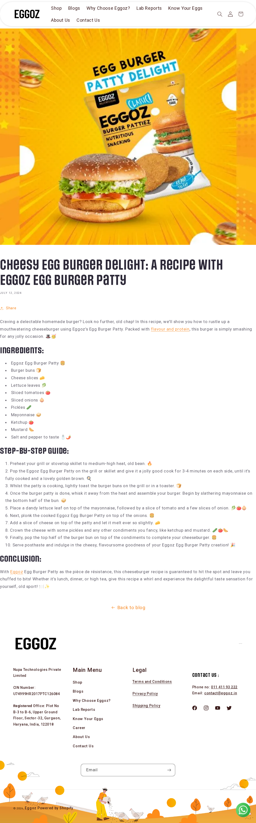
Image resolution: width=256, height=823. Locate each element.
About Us (81, 737)
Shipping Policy (146, 706)
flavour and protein (170, 329)
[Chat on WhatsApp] (243, 810)
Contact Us (83, 746)
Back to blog (131, 607)
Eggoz (16, 571)
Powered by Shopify (55, 808)
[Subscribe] (169, 770)
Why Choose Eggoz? (92, 700)
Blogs (78, 691)
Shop (77, 682)
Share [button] (11, 308)
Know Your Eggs (88, 719)
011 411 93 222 (224, 687)
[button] (219, 14)
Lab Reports (84, 709)
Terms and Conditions (152, 682)
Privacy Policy (145, 694)
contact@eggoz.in (220, 693)
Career (79, 728)
